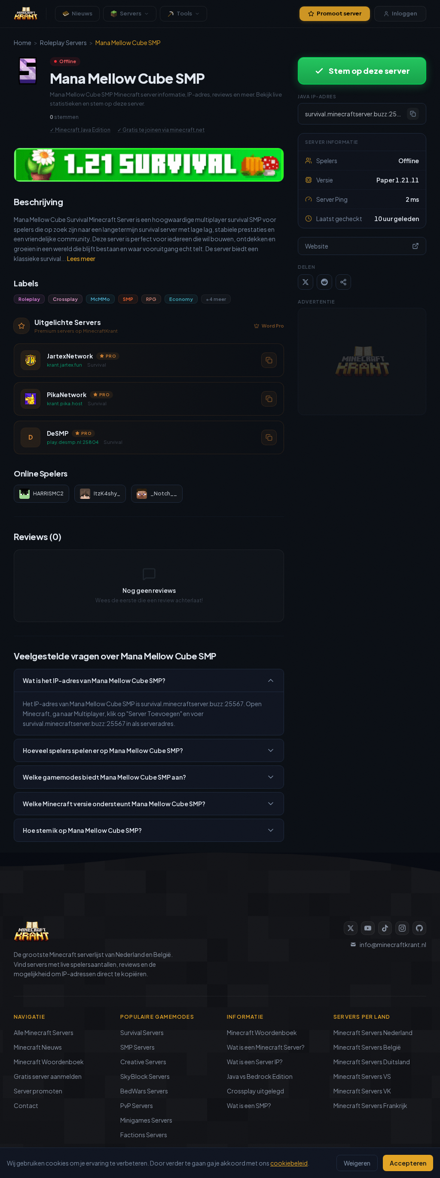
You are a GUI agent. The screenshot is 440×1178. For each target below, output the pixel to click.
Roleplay (29, 299)
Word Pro (273, 325)
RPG (151, 299)
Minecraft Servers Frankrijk (370, 1105)
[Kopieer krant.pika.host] (269, 398)
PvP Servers (136, 1105)
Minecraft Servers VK (362, 1091)
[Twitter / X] (351, 928)
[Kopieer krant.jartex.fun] (269, 359)
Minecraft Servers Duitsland (371, 1062)
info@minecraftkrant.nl (393, 944)
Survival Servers (142, 1032)
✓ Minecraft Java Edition (80, 130)
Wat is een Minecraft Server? (266, 1047)
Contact (26, 1105)
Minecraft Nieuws (38, 1047)
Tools (184, 13)
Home (22, 42)
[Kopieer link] (343, 282)
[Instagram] (402, 928)
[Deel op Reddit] (324, 282)
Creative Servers (143, 1062)
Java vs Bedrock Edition (260, 1076)
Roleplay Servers (63, 42)
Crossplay (65, 299)
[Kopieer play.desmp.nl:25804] (269, 437)
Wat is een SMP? (249, 1105)
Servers (130, 13)
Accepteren (408, 1163)
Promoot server (339, 13)
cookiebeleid (289, 1163)
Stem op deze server (369, 71)
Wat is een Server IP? (255, 1062)
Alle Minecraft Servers (43, 1032)
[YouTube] (368, 928)
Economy (181, 299)
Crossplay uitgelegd (255, 1091)
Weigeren (357, 1163)
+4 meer (216, 299)
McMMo (100, 299)
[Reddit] (419, 928)
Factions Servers (143, 1135)
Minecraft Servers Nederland (372, 1032)
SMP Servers (137, 1047)
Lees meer (81, 258)
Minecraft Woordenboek (49, 1062)
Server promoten (38, 1091)
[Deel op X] (305, 282)
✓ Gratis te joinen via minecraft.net (161, 130)
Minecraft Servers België (367, 1047)
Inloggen (404, 13)
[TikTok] (385, 928)
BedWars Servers (144, 1091)
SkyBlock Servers (145, 1076)
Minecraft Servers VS (362, 1076)
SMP (128, 299)
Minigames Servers (146, 1120)
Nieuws (82, 13)
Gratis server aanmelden (48, 1076)
